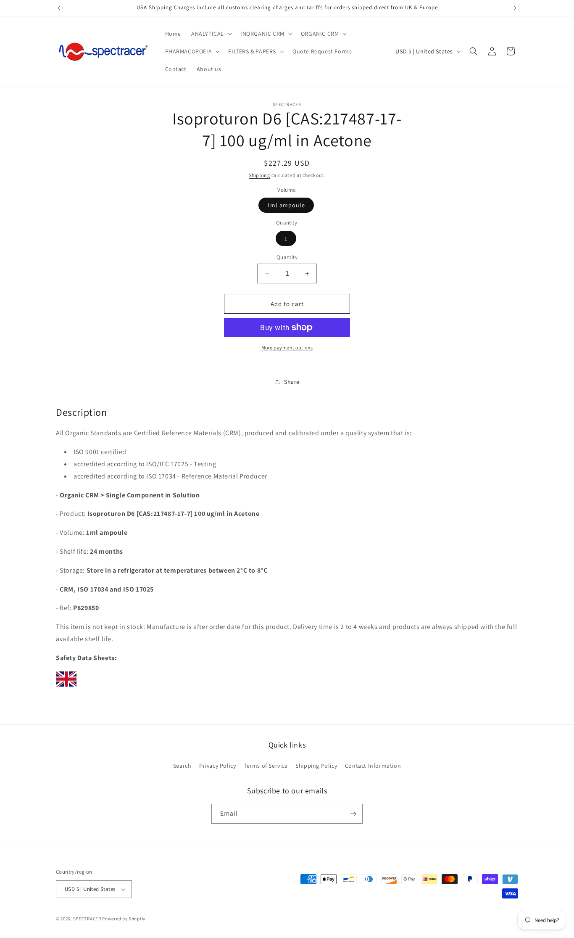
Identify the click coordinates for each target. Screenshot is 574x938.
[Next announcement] (515, 8)
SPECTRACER (87, 919)
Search (182, 765)
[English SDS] (66, 686)
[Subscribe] (353, 814)
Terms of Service (266, 765)
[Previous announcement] (59, 8)
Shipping (259, 175)
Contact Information (373, 765)
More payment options (287, 347)
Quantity (287, 257)
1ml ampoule (286, 205)
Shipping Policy (316, 765)
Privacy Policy (217, 765)
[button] (210, 33)
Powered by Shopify (123, 919)
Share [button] (292, 382)
